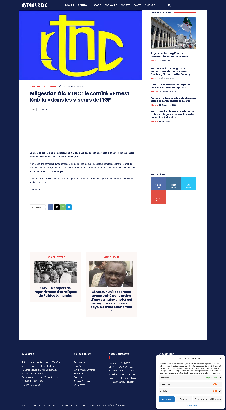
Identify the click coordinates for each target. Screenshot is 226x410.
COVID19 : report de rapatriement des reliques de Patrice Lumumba (55, 291)
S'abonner (158, 191)
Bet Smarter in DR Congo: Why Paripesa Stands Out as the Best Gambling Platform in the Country (170, 71)
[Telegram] (69, 207)
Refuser (184, 399)
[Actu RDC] (37, 5)
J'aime (158, 178)
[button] (220, 358)
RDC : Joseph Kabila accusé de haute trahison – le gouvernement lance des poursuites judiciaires (172, 114)
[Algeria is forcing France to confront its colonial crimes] (173, 33)
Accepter (166, 399)
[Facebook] (50, 207)
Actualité (50, 86)
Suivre (173, 178)
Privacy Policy (191, 405)
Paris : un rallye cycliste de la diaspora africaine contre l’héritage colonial (173, 99)
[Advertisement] (83, 131)
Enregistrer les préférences (208, 399)
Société (154, 61)
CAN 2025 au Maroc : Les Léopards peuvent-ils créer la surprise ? (170, 86)
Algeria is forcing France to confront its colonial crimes (169, 54)
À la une (35, 86)
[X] (57, 207)
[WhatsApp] (63, 207)
